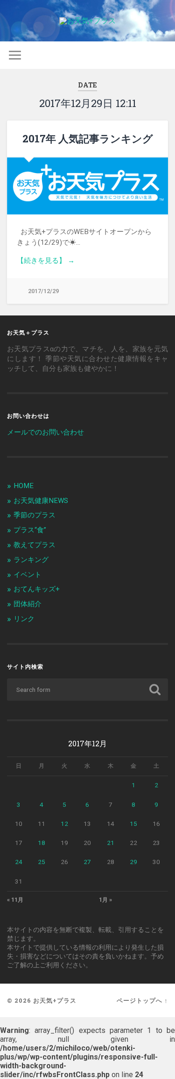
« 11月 (15, 900)
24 (18, 861)
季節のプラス (35, 515)
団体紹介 (28, 604)
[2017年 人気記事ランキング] (87, 185)
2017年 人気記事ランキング (87, 138)
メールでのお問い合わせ (45, 432)
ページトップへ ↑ (142, 1000)
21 (110, 842)
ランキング (31, 560)
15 (133, 823)
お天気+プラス (55, 1000)
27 (87, 861)
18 (41, 842)
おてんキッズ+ (37, 589)
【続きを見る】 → (46, 260)
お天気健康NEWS (41, 500)
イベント (28, 574)
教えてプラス (35, 545)
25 (41, 861)
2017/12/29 (43, 291)
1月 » (105, 900)
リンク (24, 619)
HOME (24, 486)
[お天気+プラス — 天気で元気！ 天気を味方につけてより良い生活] (87, 20)
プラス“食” (30, 530)
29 (133, 861)
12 (64, 823)
